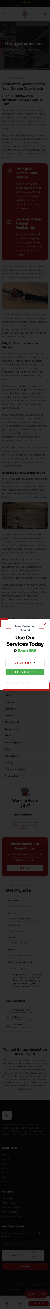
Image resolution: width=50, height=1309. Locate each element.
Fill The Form (22, 672)
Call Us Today (23, 662)
